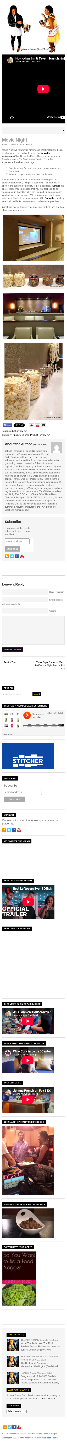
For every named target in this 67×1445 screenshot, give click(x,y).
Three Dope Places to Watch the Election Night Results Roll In (50, 665)
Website (52, 611)
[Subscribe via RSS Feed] (7, 556)
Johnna (29, 144)
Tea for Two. (10, 662)
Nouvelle (57, 185)
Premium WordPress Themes (46, 1438)
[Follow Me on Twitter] (12, 556)
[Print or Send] (38, 426)
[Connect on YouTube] (22, 556)
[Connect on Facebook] (17, 556)
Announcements (21, 435)
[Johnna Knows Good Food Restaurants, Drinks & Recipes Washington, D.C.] (33, 52)
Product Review (38, 435)
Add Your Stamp (17, 1390)
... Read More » (47, 1398)
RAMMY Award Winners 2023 (36, 1373)
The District (15, 1334)
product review (15, 431)
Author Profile (40, 444)
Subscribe (10, 785)
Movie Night (14, 140)
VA (25, 431)
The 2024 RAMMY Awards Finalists (39, 1340)
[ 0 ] (6, 144)
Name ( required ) (56, 592)
